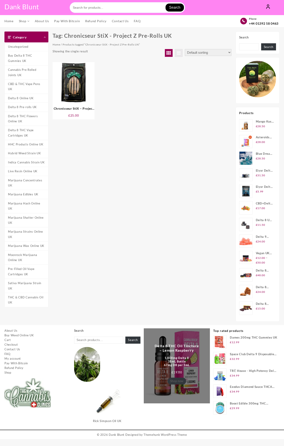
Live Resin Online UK (22, 171)
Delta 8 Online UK (21, 98)
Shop (7, 372)
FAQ (7, 354)
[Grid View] (169, 53)
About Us (11, 330)
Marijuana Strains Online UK (25, 234)
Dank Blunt (21, 7)
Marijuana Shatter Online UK (26, 220)
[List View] (179, 53)
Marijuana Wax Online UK (26, 246)
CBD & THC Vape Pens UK (24, 86)
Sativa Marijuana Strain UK (24, 285)
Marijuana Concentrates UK (25, 182)
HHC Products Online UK (25, 144)
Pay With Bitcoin (16, 363)
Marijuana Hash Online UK (24, 206)
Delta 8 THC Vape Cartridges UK (21, 132)
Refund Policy (14, 368)
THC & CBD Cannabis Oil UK (25, 299)
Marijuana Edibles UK (23, 194)
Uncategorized (18, 46)
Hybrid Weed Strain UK (24, 153)
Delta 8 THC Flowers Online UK (23, 118)
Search (174, 7)
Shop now (177, 381)
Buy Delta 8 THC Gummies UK (20, 58)
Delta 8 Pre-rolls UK (22, 107)
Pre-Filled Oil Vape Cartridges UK (21, 271)
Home (56, 44)
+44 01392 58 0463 (263, 23)
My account (12, 358)
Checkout (11, 344)
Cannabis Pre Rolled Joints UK (22, 72)
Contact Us (12, 349)
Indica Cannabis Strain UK (26, 162)
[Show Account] (268, 7)
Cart (7, 340)
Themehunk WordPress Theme (165, 434)
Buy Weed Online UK (19, 335)
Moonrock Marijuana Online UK (22, 257)
